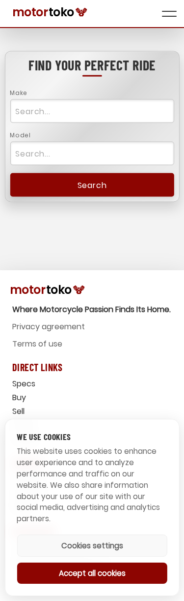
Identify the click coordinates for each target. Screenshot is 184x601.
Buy (19, 397)
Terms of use (37, 343)
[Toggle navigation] (169, 14)
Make (18, 93)
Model (20, 135)
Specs (23, 383)
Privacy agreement (48, 326)
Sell (18, 411)
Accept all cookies (92, 573)
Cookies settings (92, 545)
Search (92, 184)
